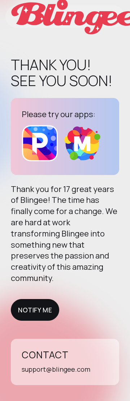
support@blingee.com (56, 369)
